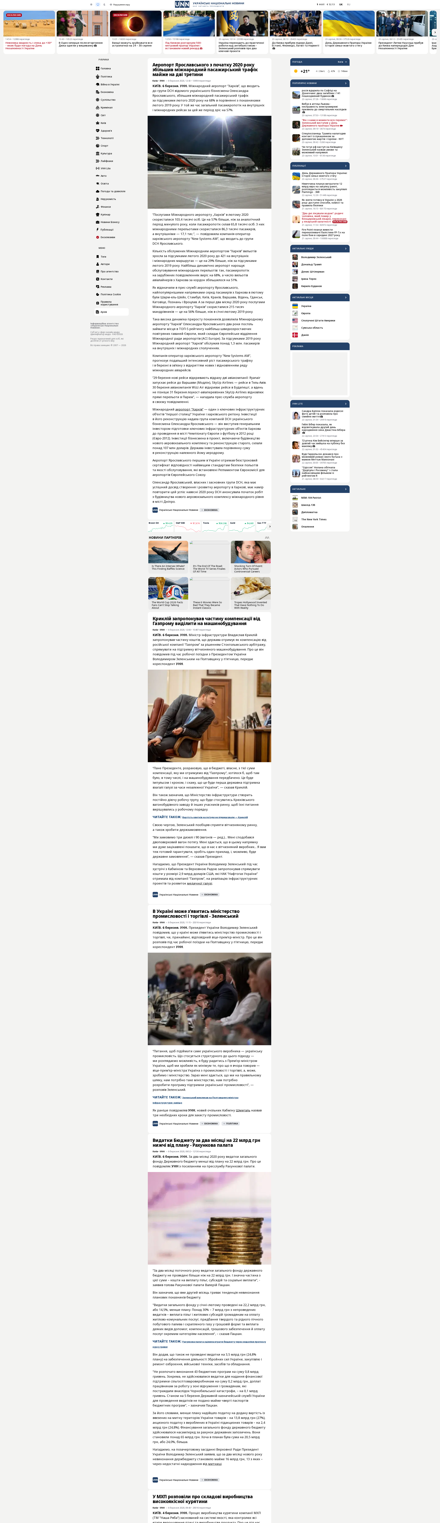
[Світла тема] (91, 4)
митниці (215, 1464)
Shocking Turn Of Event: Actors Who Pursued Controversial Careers (248, 568)
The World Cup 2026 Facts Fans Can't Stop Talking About (167, 604)
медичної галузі (199, 883)
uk (341, 4)
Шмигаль (243, 1110)
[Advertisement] (320, 373)
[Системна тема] (98, 4)
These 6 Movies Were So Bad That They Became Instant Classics (207, 604)
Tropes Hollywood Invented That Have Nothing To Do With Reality (250, 604)
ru (348, 4)
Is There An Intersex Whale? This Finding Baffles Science (168, 567)
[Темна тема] (104, 4)
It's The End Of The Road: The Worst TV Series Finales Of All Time (209, 568)
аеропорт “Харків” (189, 409)
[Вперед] (435, 32)
